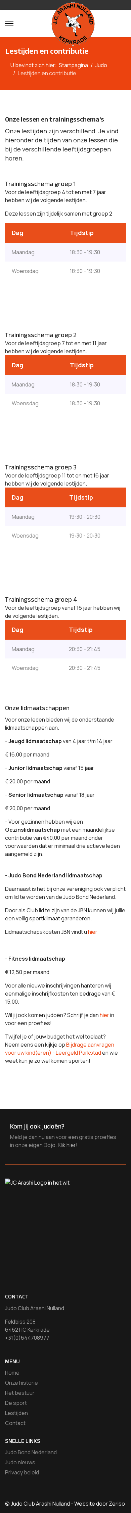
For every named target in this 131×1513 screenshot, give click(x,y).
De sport (16, 1403)
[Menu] (9, 23)
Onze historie (21, 1382)
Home (12, 1372)
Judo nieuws (20, 1462)
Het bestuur (20, 1392)
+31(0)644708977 (27, 1337)
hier (92, 931)
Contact (15, 1423)
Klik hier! (68, 1145)
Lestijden (16, 1413)
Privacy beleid (22, 1472)
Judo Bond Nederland (31, 1452)
